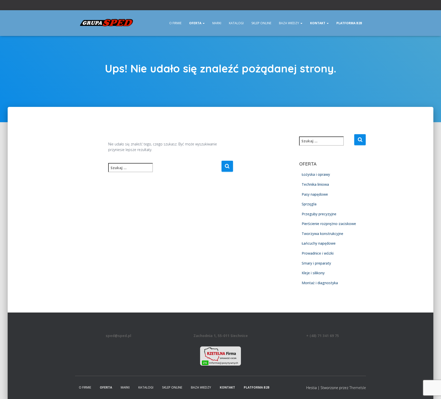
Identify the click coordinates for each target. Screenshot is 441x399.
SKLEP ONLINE (261, 23)
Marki (216, 23)
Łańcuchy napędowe (319, 243)
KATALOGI (236, 23)
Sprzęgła (309, 204)
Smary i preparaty (316, 263)
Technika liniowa (315, 184)
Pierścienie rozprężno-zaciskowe (329, 223)
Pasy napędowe (315, 194)
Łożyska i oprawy (316, 174)
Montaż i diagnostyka (320, 282)
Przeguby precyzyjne (319, 213)
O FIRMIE (175, 23)
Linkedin (364, 5)
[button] (203, 23)
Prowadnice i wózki (318, 253)
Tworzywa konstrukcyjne (322, 233)
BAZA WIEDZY (289, 23)
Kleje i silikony (313, 272)
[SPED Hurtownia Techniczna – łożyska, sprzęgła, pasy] (106, 23)
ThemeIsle (357, 387)
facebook (358, 5)
